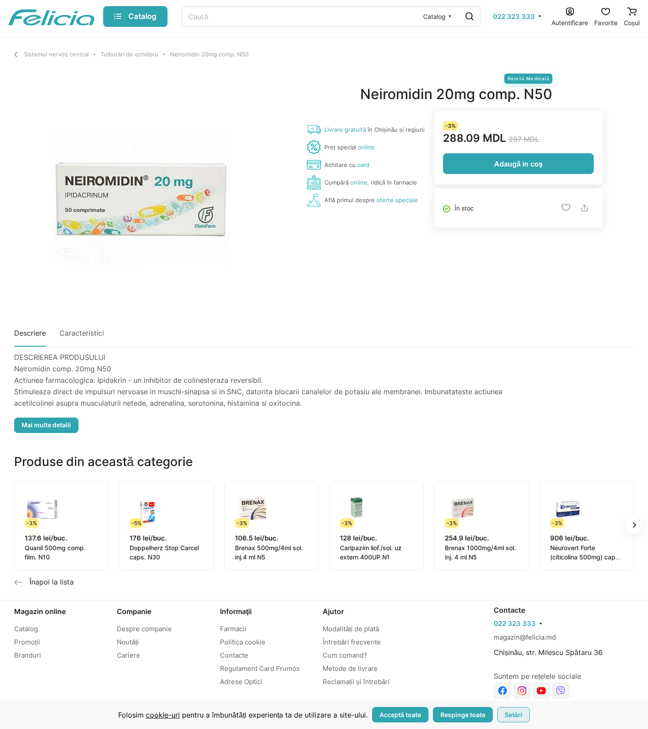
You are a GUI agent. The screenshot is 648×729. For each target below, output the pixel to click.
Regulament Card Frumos (260, 668)
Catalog (26, 629)
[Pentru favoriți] (566, 208)
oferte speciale (397, 200)
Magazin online (40, 611)
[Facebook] (502, 690)
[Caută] (469, 16)
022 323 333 (514, 17)
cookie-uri (163, 714)
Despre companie (144, 629)
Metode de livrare (350, 668)
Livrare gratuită (345, 129)
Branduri (27, 655)
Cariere (128, 655)
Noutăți (128, 642)
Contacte (234, 655)
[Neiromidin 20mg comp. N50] (137, 197)
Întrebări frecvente (352, 642)
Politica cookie (242, 642)
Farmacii (233, 629)
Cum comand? (345, 655)
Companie (134, 611)
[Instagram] (522, 690)
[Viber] (561, 690)
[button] (634, 525)
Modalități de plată (351, 629)
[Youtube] (541, 690)
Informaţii (236, 611)
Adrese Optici (241, 681)
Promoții (27, 642)
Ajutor (333, 611)
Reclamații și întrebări (356, 681)
